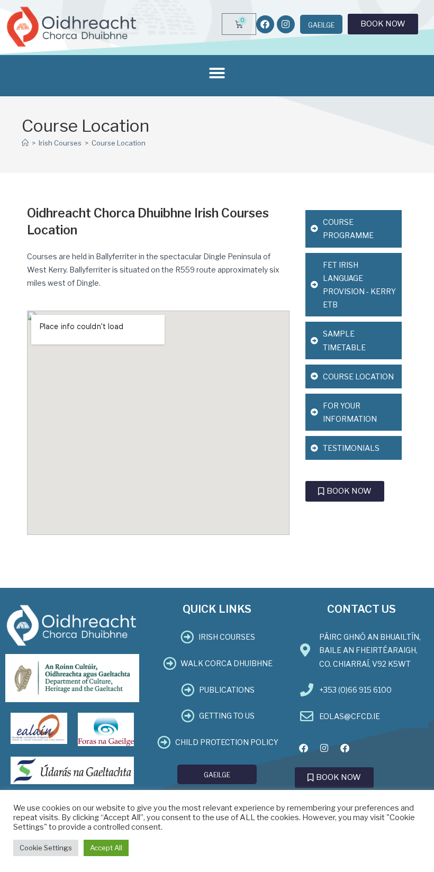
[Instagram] (286, 24)
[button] (217, 73)
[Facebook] (265, 24)
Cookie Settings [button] (46, 847)
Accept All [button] (106, 847)
